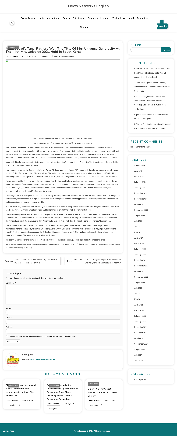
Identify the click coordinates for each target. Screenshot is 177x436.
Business (93, 18)
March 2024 (139, 177)
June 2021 (138, 361)
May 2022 (138, 299)
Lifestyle (105, 18)
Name (9, 308)
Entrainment (79, 18)
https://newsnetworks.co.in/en (42, 359)
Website (9, 327)
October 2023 (140, 204)
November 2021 (140, 333)
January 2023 (140, 255)
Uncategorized (140, 379)
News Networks (67, 56)
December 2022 (140, 260)
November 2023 (140, 199)
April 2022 (138, 305)
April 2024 (138, 171)
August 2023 (139, 216)
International (53, 18)
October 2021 (140, 338)
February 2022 (140, 316)
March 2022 (139, 310)
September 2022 (141, 277)
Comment (11, 283)
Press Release (28, 18)
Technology (118, 18)
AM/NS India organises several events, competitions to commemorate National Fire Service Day (152, 87)
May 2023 (138, 232)
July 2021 (138, 355)
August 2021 (139, 349)
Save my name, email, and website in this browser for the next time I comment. (43, 336)
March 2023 (139, 243)
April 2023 (138, 238)
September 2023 (141, 210)
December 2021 (140, 327)
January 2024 (140, 188)
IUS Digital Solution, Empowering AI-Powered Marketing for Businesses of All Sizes (152, 126)
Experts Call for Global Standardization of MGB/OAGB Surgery (103, 392)
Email (9, 318)
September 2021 (141, 344)
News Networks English (88, 6)
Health (131, 18)
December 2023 (140, 193)
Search (137, 45)
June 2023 (138, 227)
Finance (84, 27)
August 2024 (139, 165)
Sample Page (8, 431)
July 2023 (138, 221)
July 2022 (138, 288)
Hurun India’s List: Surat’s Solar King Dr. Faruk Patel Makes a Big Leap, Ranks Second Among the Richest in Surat (152, 73)
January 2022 (140, 322)
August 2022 (139, 282)
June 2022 (138, 294)
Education (142, 18)
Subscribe (162, 26)
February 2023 (140, 249)
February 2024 (140, 182)
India (41, 18)
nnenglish (44, 56)
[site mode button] (12, 23)
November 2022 (140, 266)
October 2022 (140, 271)
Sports (66, 18)
